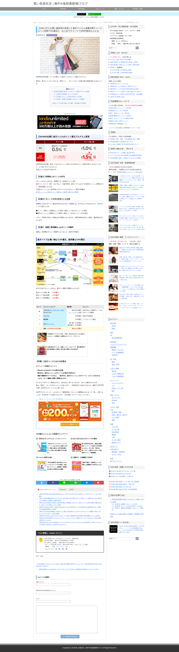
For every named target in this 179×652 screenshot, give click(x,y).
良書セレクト (116, 442)
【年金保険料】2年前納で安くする (121, 141)
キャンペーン (116, 397)
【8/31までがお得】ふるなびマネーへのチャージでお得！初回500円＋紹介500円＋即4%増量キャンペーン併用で (69, 515)
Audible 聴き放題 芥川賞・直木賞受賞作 (124, 489)
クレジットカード (52, 35)
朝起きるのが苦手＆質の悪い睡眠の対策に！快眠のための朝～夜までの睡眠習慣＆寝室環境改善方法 (131, 249)
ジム (57, 546)
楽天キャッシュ (48, 324)
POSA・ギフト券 (117, 388)
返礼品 (114, 371)
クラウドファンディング (118, 344)
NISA (113, 328)
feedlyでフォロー (95, 14)
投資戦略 (113, 347)
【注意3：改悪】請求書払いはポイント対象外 (69, 99)
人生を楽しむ (114, 449)
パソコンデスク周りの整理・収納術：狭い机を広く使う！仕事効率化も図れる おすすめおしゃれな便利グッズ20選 (132, 208)
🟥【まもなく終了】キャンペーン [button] (47, 489)
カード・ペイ (100, 9)
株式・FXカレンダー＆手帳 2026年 (121, 118)
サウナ (62, 546)
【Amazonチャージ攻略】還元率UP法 (122, 153)
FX (111, 335)
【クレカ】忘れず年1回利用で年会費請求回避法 (126, 155)
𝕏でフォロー (81, 14)
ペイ (113, 385)
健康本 (114, 434)
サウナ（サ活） (117, 454)
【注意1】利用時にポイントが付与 (65, 94)
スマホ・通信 (114, 407)
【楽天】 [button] (71, 489)
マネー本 (115, 427)
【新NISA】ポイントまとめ (119, 84)
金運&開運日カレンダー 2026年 (120, 116)
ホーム (44, 9)
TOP (35, 22)
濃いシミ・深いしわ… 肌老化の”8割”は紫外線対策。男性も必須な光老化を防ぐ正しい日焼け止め (131, 277)
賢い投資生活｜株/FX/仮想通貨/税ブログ (61, 3)
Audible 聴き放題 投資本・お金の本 (122, 484)
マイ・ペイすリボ (73, 312)
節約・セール (118, 9)
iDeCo (114, 326)
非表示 (71, 89)
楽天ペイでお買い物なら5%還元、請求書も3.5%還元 (69, 103)
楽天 (41, 556)
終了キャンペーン (116, 461)
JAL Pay (46, 316)
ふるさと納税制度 (118, 376)
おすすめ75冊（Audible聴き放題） (121, 72)
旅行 (66, 546)
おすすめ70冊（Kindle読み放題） (121, 70)
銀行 (113, 391)
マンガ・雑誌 (116, 440)
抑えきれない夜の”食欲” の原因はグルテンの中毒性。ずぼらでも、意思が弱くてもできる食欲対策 (131, 296)
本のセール (114, 446)
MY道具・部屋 (137, 9)
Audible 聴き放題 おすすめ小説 (121, 487)
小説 (113, 437)
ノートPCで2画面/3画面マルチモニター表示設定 (126, 172)
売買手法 (115, 355)
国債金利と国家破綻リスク (119, 123)
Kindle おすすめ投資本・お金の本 (122, 476)
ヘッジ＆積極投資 (118, 352)
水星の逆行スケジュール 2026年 (120, 108)
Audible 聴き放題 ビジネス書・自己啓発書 (125, 481)
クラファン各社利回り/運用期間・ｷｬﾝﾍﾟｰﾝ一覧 (124, 128)
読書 (53, 546)
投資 (111, 458)
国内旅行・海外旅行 (118, 452)
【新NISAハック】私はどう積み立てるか (123, 86)
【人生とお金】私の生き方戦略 (120, 59)
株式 (111, 332)
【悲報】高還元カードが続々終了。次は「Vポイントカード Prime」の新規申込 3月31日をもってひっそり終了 (68, 569)
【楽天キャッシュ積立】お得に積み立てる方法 (125, 91)
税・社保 (113, 359)
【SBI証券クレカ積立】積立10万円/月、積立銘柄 (126, 94)
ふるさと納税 (114, 368)
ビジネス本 (115, 429)
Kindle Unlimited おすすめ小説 (121, 474)
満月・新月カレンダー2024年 (119, 113)
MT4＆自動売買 (117, 338)
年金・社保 (115, 364)
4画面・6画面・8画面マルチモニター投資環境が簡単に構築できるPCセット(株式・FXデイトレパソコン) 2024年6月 (131, 187)
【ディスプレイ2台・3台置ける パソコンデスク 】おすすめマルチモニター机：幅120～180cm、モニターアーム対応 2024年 (132, 227)
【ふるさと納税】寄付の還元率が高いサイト (124, 144)
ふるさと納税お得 (118, 374)
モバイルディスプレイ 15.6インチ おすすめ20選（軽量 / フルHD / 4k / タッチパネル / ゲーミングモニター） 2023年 (131, 218)
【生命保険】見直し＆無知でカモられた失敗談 (125, 158)
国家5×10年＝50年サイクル (119, 121)
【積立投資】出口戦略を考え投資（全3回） (124, 62)
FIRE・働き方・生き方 (119, 415)
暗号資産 (82, 9)
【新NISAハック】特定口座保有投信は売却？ (125, 89)
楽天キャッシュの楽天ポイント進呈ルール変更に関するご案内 (57, 192)
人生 (111, 409)
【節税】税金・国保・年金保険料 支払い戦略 (125, 139)
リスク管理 (115, 417)
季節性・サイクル (118, 350)
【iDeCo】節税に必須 (117, 97)
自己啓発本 (115, 432)
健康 (113, 420)
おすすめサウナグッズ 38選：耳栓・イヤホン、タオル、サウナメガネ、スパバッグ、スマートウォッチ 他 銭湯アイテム (131, 305)
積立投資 (63, 9)
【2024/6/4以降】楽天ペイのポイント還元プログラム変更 (70, 91)
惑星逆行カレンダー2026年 (119, 110)
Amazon (114, 400)
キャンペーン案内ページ (69, 424)
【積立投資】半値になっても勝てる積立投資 (124, 65)
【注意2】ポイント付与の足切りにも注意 (68, 96)
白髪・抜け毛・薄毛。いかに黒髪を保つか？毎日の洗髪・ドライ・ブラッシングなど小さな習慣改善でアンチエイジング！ (131, 259)
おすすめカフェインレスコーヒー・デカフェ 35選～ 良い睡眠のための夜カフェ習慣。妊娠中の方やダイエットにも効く (131, 268)
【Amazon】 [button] (62, 489)
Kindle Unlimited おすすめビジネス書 (123, 471)
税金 (113, 362)
